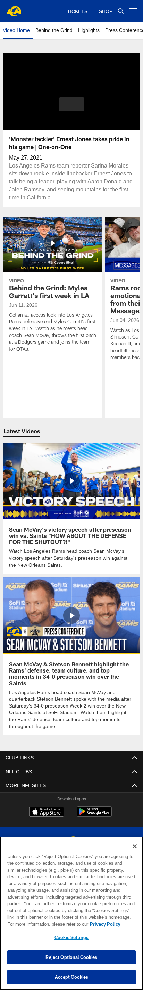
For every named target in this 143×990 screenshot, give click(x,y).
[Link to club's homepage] (14, 8)
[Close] (134, 846)
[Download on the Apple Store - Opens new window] (46, 812)
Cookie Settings (71, 937)
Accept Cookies (72, 977)
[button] (71, 108)
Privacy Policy (45, 924)
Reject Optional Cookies (71, 957)
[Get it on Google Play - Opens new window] (94, 814)
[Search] (121, 11)
